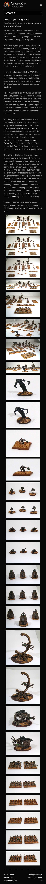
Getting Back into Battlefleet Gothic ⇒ (34, 877)
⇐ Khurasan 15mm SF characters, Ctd (10, 877)
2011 (27, 23)
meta (32, 23)
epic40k (6, 26)
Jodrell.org (18, 3)
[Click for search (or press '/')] (41, 5)
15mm (20, 26)
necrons (38, 23)
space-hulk (13, 26)
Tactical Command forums (26, 128)
